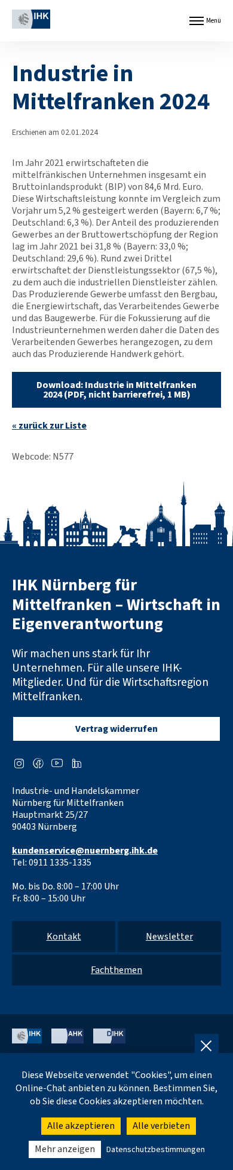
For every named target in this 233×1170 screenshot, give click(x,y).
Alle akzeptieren (81, 1125)
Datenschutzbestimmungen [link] (155, 1150)
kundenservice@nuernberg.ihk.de (85, 850)
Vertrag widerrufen (116, 728)
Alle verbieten (161, 1125)
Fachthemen (116, 970)
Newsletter (169, 937)
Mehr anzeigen (65, 1149)
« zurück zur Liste (49, 425)
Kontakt (64, 937)
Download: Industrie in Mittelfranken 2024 (116, 389)
